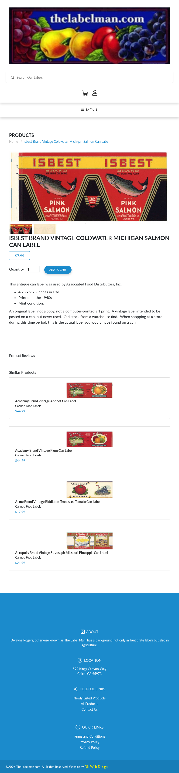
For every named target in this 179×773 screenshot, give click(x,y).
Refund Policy (90, 747)
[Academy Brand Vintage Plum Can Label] (89, 439)
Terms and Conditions (89, 736)
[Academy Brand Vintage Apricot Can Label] (89, 390)
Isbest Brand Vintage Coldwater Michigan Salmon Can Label (66, 141)
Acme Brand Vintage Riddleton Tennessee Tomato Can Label (57, 502)
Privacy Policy (89, 742)
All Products (89, 704)
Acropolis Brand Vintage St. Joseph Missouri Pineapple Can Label (61, 553)
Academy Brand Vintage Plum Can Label (43, 450)
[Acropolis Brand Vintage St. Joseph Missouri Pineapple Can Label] (89, 541)
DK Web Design (96, 767)
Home (13, 141)
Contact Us (90, 709)
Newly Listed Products (89, 698)
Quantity (16, 269)
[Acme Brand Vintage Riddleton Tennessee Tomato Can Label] (89, 490)
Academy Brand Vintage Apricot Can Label (45, 401)
